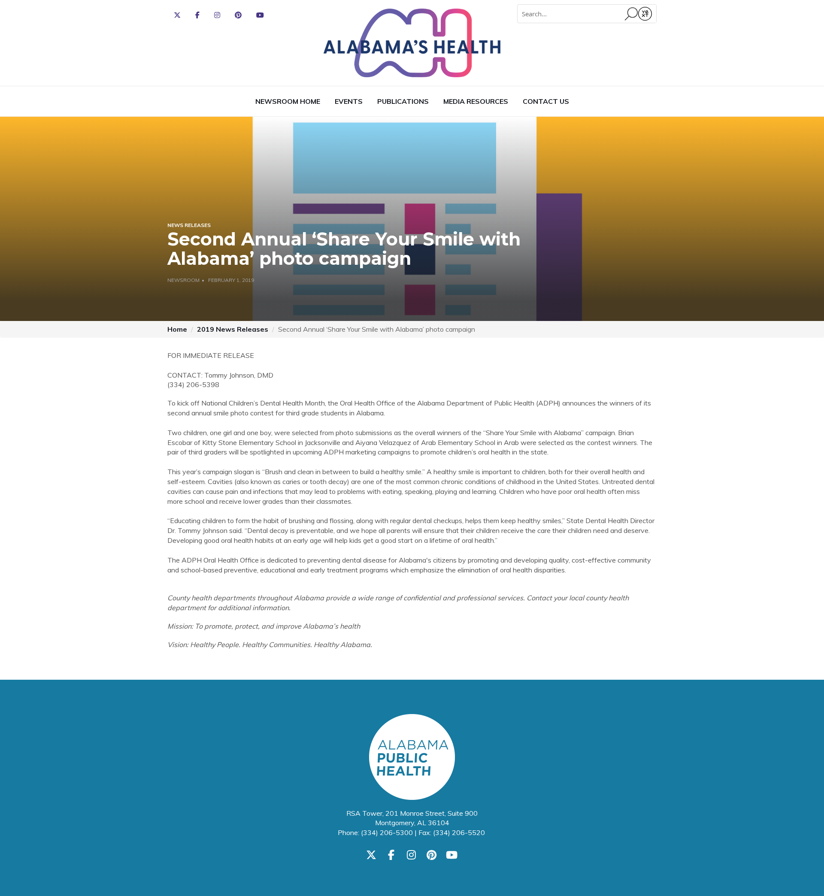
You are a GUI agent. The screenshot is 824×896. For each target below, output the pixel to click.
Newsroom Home (287, 101)
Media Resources (475, 101)
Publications (403, 101)
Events (349, 101)
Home (177, 329)
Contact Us (546, 101)
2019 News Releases (232, 329)
